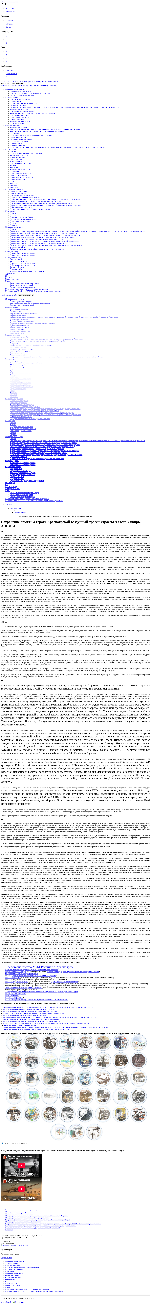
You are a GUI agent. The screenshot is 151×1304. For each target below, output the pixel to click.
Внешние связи (20, 512)
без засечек (10, 8)
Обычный (9, 20)
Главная (9, 504)
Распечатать (7, 1243)
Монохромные (11, 74)
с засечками (10, 12)
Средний (9, 24)
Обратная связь (6, 1258)
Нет (7, 77)
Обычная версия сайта (9, 2)
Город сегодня (15, 508)
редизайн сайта (12, 1302)
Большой (9, 27)
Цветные (9, 70)
